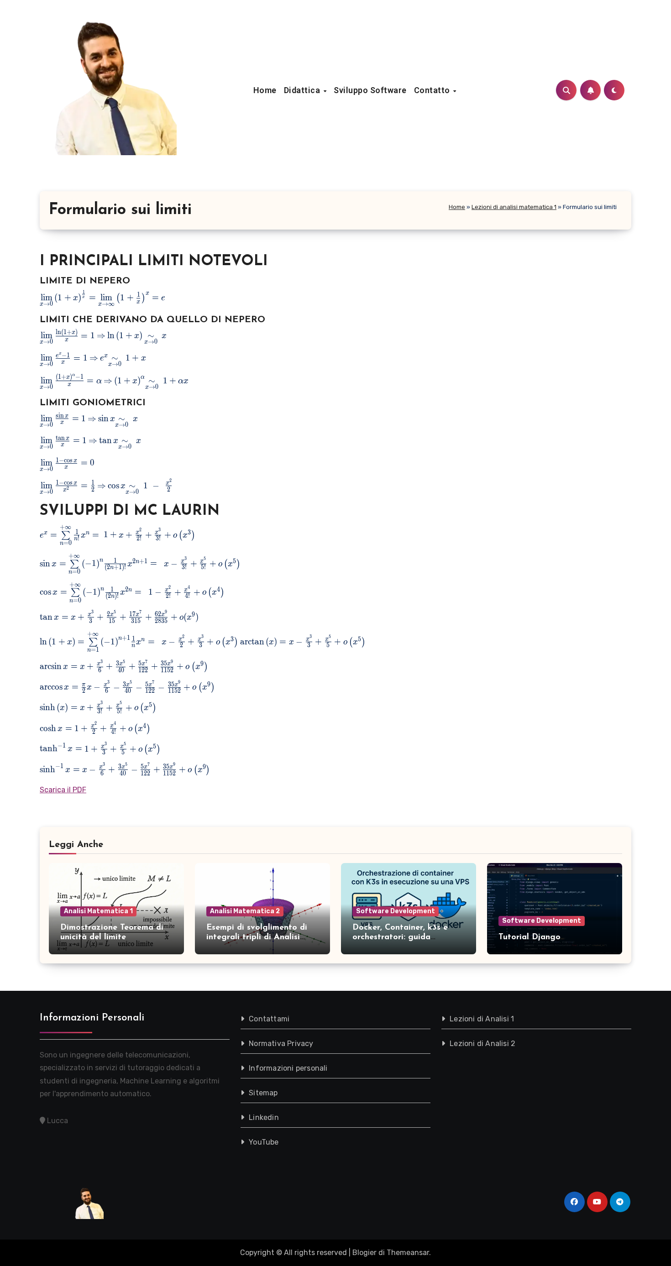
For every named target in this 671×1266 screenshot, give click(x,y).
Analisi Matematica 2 (245, 911)
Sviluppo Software (370, 90)
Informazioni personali (288, 1068)
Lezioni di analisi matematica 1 (514, 207)
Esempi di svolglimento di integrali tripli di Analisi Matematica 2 (256, 938)
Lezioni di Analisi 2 (482, 1043)
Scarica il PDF (63, 789)
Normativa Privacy (281, 1043)
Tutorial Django (529, 937)
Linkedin (264, 1117)
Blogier (364, 1252)
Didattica (303, 90)
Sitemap (263, 1092)
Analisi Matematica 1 (98, 911)
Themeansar (408, 1252)
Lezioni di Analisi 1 (482, 1019)
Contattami (269, 1019)
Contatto (433, 90)
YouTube (263, 1142)
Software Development (395, 911)
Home (265, 90)
